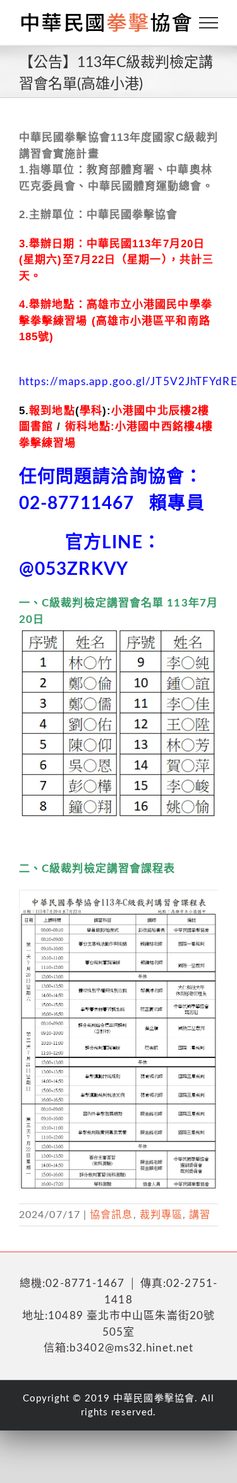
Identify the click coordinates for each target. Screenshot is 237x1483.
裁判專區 (161, 1215)
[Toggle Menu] (209, 22)
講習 (199, 1215)
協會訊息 (111, 1215)
